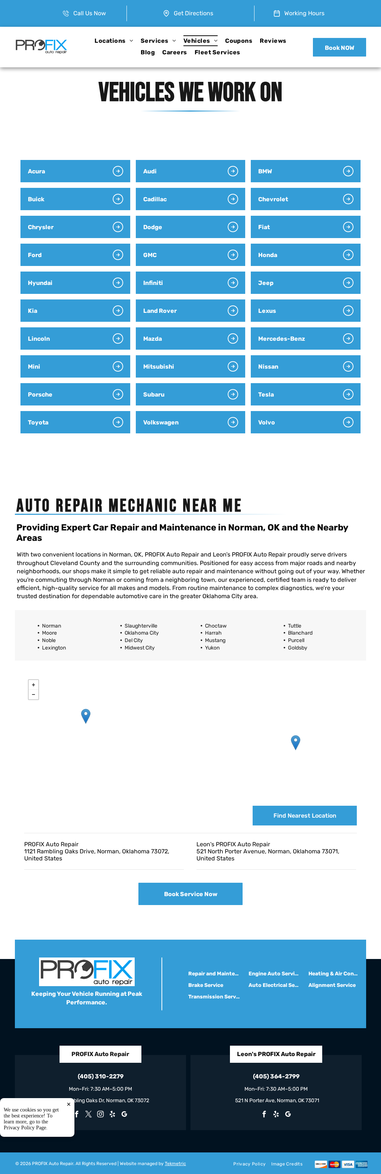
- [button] (33, 694)
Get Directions (193, 13)
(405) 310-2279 (101, 1076)
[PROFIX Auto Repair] (85, 716)
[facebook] (76, 1115)
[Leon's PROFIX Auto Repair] (295, 742)
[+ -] (190, 737)
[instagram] (100, 1115)
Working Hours (304, 13)
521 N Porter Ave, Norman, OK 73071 (277, 1100)
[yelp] (112, 1115)
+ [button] (33, 685)
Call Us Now (89, 13)
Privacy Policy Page (25, 1127)
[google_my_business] (124, 1115)
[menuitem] (114, 40)
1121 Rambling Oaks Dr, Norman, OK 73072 (100, 1100)
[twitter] (88, 1115)
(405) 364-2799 (276, 1076)
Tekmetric (175, 1163)
